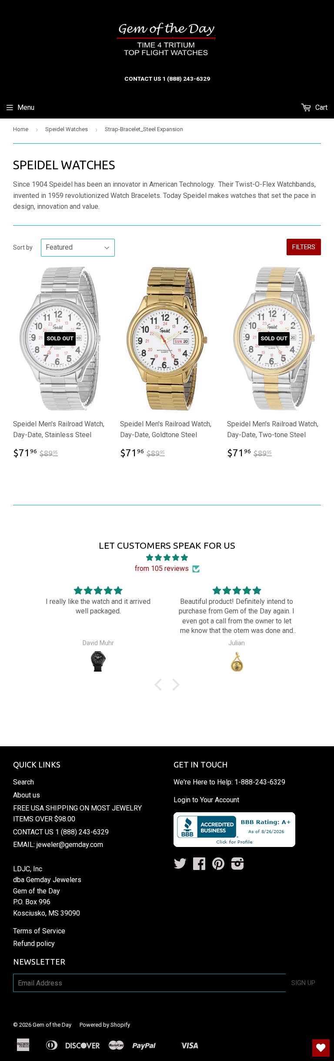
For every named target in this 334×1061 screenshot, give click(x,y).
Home (20, 129)
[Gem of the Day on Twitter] (180, 866)
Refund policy (34, 943)
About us (26, 795)
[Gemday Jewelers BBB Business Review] (234, 844)
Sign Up (303, 983)
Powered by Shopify (105, 1024)
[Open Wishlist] (321, 1048)
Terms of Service (39, 931)
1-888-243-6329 (259, 782)
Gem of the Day (52, 1024)
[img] (166, 557)
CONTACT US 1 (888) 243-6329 (61, 832)
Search (23, 782)
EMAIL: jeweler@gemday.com (58, 844)
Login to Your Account (206, 800)
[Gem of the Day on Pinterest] (218, 866)
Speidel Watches (66, 129)
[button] (160, 685)
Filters (303, 247)
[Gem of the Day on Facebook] (199, 866)
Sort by (23, 247)
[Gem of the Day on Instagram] (237, 866)
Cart (320, 107)
